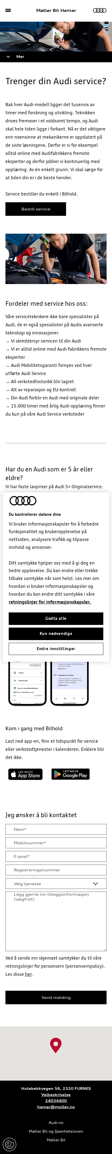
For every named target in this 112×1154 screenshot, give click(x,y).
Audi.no (56, 1123)
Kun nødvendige (56, 633)
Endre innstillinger (9, 1144)
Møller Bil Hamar (56, 10)
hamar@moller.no (56, 1107)
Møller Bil (56, 1140)
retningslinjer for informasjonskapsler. (50, 601)
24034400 (56, 1101)
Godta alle (56, 618)
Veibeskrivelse (56, 1095)
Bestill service (35, 209)
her (28, 974)
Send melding (56, 997)
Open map (11, 1029)
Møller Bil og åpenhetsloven (56, 1131)
